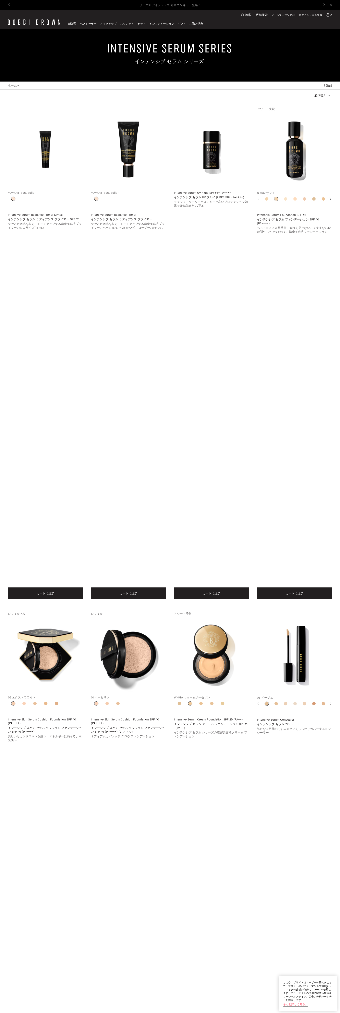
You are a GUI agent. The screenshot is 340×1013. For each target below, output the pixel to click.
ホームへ (14, 85)
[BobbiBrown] (34, 22)
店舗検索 (262, 15)
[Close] (330, 5)
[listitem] (45, 359)
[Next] (323, 5)
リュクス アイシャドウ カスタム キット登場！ (170, 5)
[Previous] (9, 5)
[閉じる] (327, 986)
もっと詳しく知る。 (295, 1004)
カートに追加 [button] (45, 593)
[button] (161, 23)
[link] (329, 15)
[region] (308, 993)
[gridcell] (13, 199)
